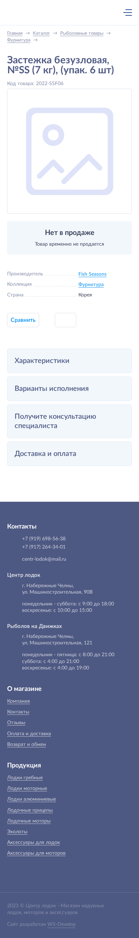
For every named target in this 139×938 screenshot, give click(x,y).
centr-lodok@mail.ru (44, 559)
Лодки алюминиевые (31, 799)
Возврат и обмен (26, 744)
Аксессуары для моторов (36, 853)
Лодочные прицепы (30, 810)
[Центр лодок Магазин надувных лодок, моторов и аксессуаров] (19, 12)
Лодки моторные (27, 788)
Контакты (18, 711)
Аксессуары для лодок (33, 842)
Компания (18, 701)
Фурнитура (91, 284)
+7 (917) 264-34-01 (44, 547)
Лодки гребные (25, 777)
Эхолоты (17, 831)
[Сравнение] (108, 12)
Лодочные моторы (29, 821)
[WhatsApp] (73, 13)
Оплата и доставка (29, 733)
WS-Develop (61, 924)
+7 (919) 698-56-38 (58, 13)
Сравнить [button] (23, 320)
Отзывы (16, 722)
